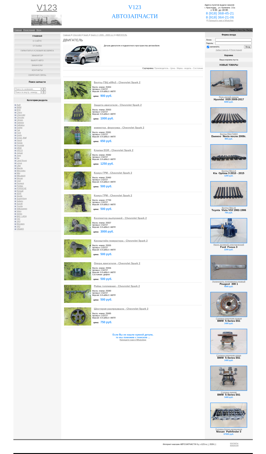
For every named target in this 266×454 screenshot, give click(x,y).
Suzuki (20, 203)
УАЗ (18, 226)
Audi (18, 105)
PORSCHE (21, 188)
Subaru (20, 201)
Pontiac (20, 186)
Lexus (19, 163)
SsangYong (22, 198)
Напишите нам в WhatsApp (220, 20)
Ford (19, 133)
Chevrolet (21, 115)
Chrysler (20, 117)
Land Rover (22, 160)
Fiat (18, 130)
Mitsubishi (21, 176)
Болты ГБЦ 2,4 (229, 171)
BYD (19, 110)
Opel (19, 181)
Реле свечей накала (228, 97)
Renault (20, 191)
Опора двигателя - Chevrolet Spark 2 (117, 263)
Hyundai (20, 145)
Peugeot (20, 183)
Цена (172, 68)
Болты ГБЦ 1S (229, 208)
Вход (39, 30)
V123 (47, 7)
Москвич (21, 224)
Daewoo (20, 122)
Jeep (19, 155)
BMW (19, 107)
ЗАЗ (18, 221)
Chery (19, 112)
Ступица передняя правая (229, 318)
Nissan (20, 178)
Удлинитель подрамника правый (228, 281)
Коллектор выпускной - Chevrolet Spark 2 (120, 218)
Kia (18, 158)
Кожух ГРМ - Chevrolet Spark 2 (113, 173)
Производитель (161, 68)
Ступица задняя (229, 392)
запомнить (214, 47)
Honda (19, 143)
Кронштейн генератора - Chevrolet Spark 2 (121, 240)
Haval (19, 140)
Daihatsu (20, 125)
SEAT (19, 193)
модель (187, 68)
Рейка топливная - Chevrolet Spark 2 (117, 286)
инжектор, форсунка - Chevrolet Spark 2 (119, 127)
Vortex (19, 214)
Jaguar (20, 153)
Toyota (20, 206)
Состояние (198, 68)
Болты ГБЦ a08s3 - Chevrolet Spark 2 (117, 82)
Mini (18, 173)
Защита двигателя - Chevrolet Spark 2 (118, 105)
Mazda (20, 168)
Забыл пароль (222, 50)
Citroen (20, 120)
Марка (180, 68)
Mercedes (21, 171)
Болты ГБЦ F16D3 (229, 134)
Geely (19, 135)
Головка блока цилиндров (229, 429)
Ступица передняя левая (228, 355)
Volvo (19, 211)
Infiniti (19, 148)
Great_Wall (21, 138)
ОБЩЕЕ (20, 229)
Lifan (19, 165)
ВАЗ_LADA (22, 216)
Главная (18, 30)
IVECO (20, 150)
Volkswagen (22, 209)
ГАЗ (18, 219)
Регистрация (29, 30)
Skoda (19, 196)
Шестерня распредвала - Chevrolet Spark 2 (121, 308)
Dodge (19, 127)
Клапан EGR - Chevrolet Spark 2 (113, 150)
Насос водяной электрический (229, 245)
